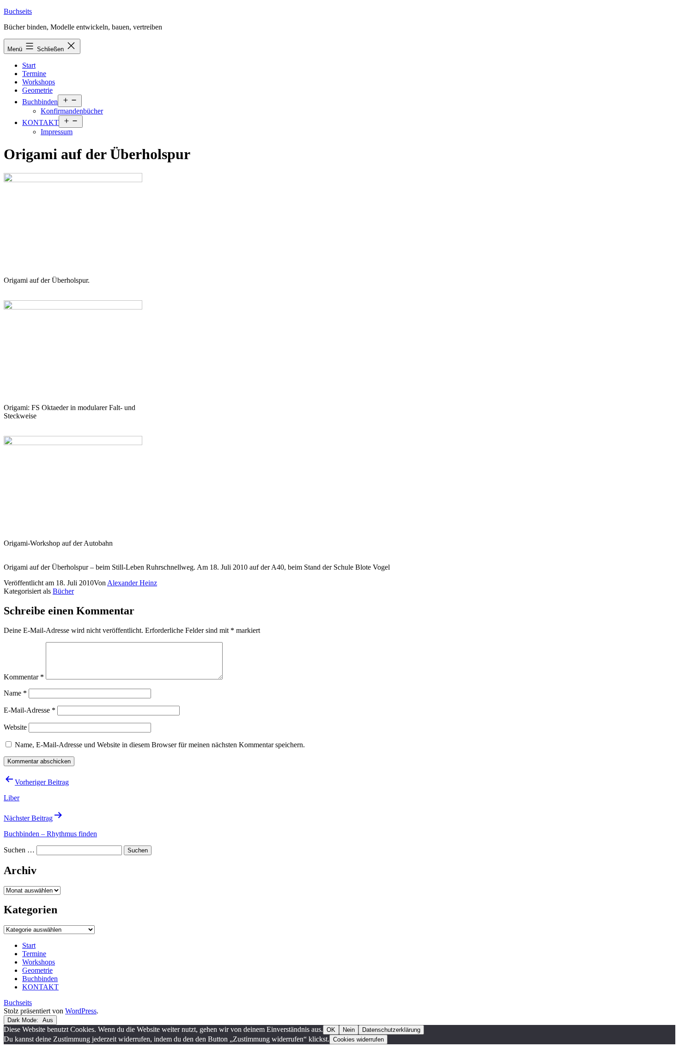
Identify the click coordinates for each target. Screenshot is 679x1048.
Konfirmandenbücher (72, 111)
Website (15, 727)
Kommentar (24, 677)
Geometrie (37, 90)
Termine (34, 73)
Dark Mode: (23, 1020)
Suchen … (19, 850)
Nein (349, 1029)
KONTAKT (40, 122)
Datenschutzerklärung (391, 1029)
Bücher (63, 591)
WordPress (81, 1011)
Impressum (57, 132)
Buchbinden (40, 102)
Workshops (38, 82)
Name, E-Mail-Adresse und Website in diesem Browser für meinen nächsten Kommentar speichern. (160, 745)
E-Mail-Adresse (29, 710)
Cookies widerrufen (358, 1039)
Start (29, 65)
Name (15, 693)
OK (331, 1029)
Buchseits (18, 11)
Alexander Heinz (132, 583)
